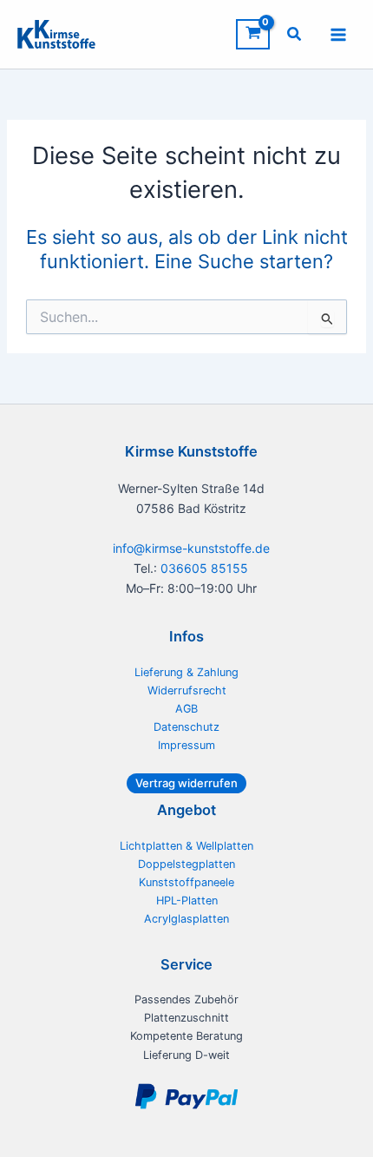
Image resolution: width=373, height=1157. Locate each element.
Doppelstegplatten (186, 864)
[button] (295, 36)
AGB (186, 708)
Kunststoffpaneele (186, 882)
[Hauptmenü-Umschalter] (338, 33)
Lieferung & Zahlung (186, 672)
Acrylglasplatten (186, 918)
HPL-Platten (187, 900)
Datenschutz (186, 726)
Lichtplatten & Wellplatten (186, 845)
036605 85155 (204, 568)
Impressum (186, 745)
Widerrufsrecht (186, 690)
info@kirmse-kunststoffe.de (191, 548)
